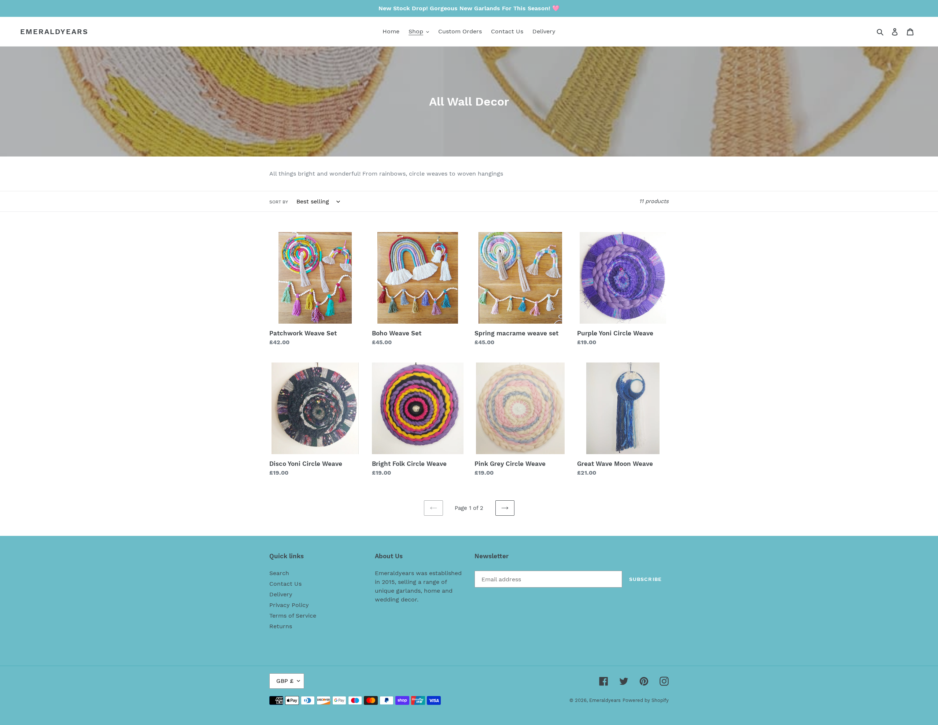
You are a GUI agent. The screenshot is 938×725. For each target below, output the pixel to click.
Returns (280, 626)
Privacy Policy (289, 604)
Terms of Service (292, 615)
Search (279, 573)
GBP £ (284, 680)
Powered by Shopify (646, 700)
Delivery (280, 594)
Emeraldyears (54, 31)
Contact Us (285, 583)
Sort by (278, 202)
